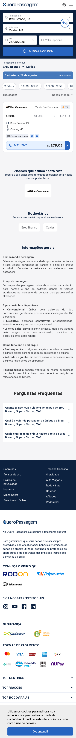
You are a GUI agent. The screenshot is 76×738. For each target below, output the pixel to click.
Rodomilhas (53, 501)
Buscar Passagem (41, 51)
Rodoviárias (53, 485)
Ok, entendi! (40, 731)
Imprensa (9, 489)
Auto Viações (54, 479)
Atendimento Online (15, 500)
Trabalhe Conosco (57, 468)
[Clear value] (33, 40)
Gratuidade (52, 474)
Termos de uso (12, 474)
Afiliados (51, 496)
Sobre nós (10, 468)
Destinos (51, 490)
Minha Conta (11, 494)
